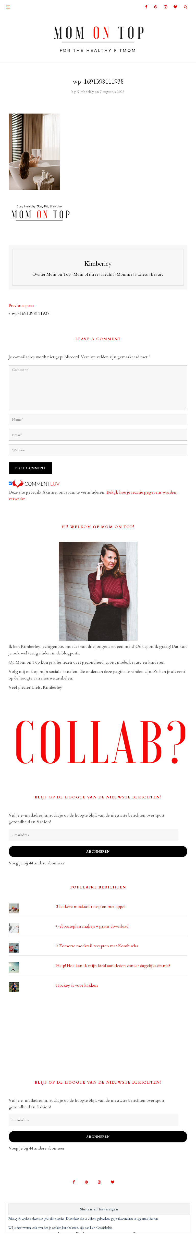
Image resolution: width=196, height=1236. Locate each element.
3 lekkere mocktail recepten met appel (91, 906)
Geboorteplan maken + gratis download (92, 926)
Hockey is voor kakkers (77, 985)
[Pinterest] (154, 7)
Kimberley (85, 91)
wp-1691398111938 (31, 313)
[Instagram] (164, 7)
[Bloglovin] (174, 7)
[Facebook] (144, 7)
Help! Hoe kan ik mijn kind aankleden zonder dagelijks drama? (113, 965)
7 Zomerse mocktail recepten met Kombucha (97, 946)
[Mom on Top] (98, 37)
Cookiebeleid (104, 1228)
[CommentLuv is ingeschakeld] (35, 483)
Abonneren (98, 852)
